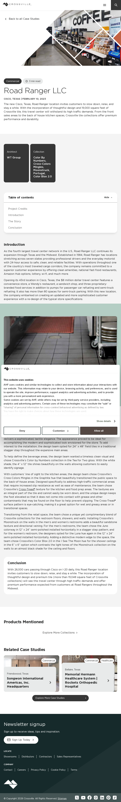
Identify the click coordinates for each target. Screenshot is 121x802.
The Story (14, 221)
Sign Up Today (21, 739)
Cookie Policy (58, 770)
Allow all (99, 430)
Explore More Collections (59, 632)
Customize (59, 430)
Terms (74, 770)
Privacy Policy (38, 770)
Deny (22, 430)
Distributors (28, 756)
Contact (8, 770)
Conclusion (15, 227)
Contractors (45, 756)
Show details (104, 421)
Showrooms (10, 756)
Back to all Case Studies (24, 18)
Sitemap (62, 798)
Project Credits (17, 208)
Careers (21, 770)
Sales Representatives (69, 756)
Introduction (16, 215)
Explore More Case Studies (50, 698)
